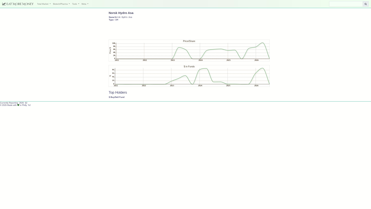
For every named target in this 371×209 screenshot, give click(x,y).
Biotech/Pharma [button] (60, 4)
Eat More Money (20, 4)
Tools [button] (75, 4)
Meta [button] (84, 4)
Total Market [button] (43, 4)
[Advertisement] (161, 29)
